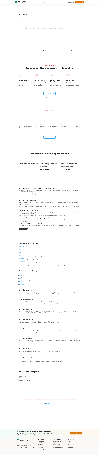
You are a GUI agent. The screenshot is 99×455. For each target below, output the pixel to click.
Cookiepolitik (79, 452)
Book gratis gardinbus (76, 433)
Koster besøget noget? (23, 375)
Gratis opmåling (71, 444)
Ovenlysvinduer (56, 445)
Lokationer (70, 447)
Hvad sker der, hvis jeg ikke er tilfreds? (26, 379)
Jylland (20, 275)
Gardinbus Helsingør (26, 319)
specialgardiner (46, 265)
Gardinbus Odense (25, 290)
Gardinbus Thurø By (26, 358)
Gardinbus (37, 2)
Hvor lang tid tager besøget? (24, 380)
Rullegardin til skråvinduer (58, 444)
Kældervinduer (56, 449)
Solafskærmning (22, 261)
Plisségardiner (22, 249)
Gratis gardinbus (71, 442)
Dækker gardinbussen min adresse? (26, 377)
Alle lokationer (22, 284)
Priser (56, 2)
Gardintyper (43, 2)
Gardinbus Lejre (24, 348)
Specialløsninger (50, 2)
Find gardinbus (62, 2)
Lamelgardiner (22, 258)
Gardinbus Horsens (25, 309)
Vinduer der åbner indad (58, 447)
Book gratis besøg (79, 2)
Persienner (21, 255)
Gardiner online (71, 445)
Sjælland (21, 281)
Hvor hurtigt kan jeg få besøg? (25, 376)
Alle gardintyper (41, 441)
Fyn (20, 278)
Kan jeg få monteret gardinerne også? (26, 381)
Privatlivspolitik (74, 452)
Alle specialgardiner (57, 441)
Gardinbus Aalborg (25, 338)
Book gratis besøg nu (25, 33)
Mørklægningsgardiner (23, 246)
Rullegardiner (22, 252)
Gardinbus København (26, 300)
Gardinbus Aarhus (25, 329)
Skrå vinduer (55, 442)
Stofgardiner (40, 447)
